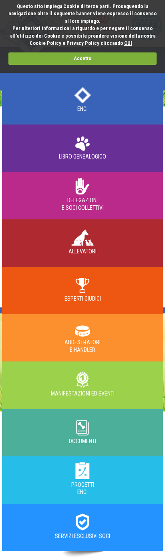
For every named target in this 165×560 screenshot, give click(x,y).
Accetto (82, 58)
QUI (128, 43)
